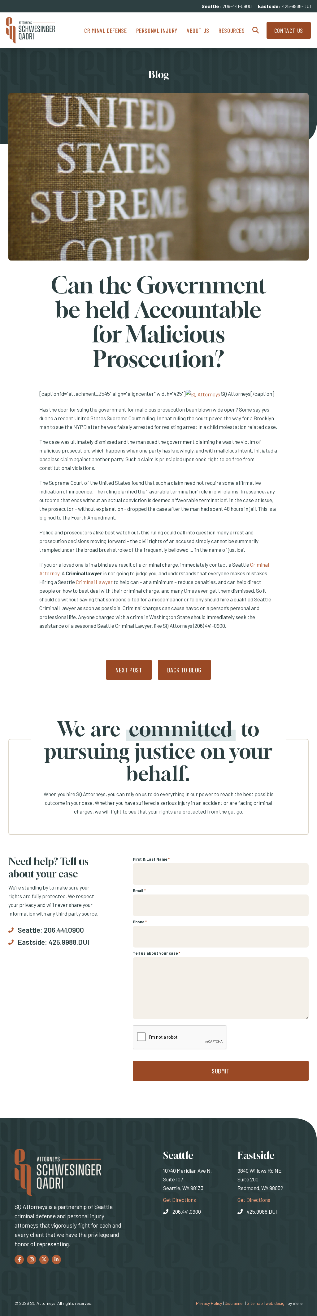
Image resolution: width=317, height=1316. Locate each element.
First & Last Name (151, 859)
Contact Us (288, 30)
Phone (140, 921)
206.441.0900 (64, 930)
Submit (221, 1071)
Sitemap (255, 1303)
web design (276, 1303)
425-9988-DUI (296, 6)
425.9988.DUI (69, 942)
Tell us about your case (156, 953)
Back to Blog (184, 670)
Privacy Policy (209, 1303)
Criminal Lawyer (94, 582)
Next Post (128, 670)
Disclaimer (234, 1303)
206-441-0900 (237, 6)
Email (139, 890)
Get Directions (179, 1199)
